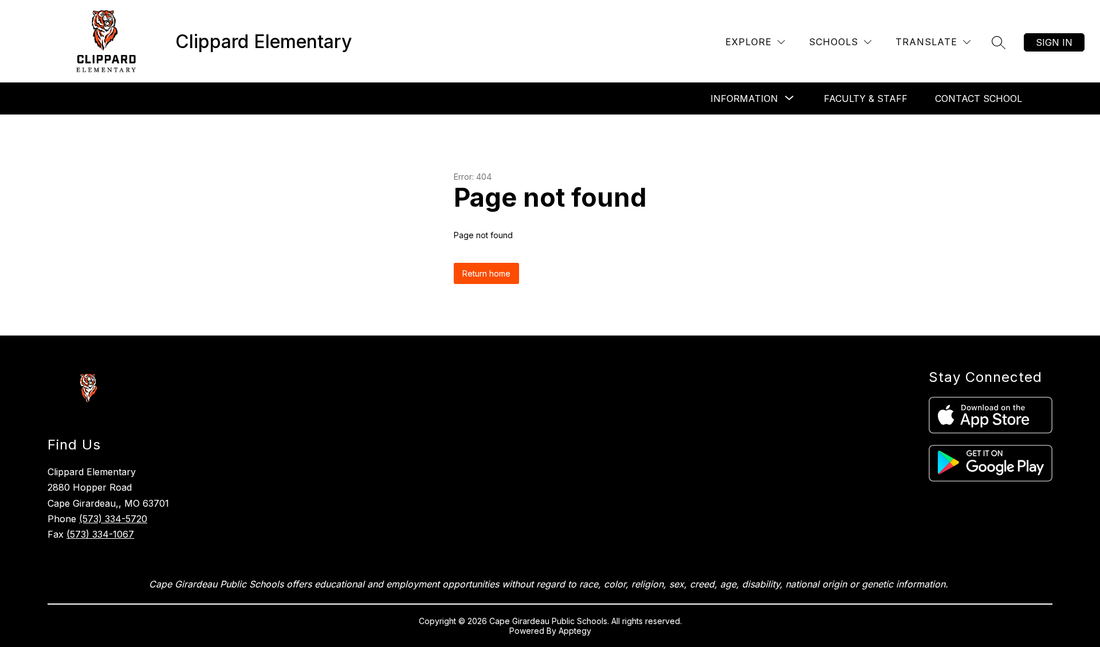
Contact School (978, 98)
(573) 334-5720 (113, 518)
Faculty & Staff (865, 98)
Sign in (1054, 42)
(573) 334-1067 (100, 534)
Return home (486, 273)
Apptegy (575, 631)
